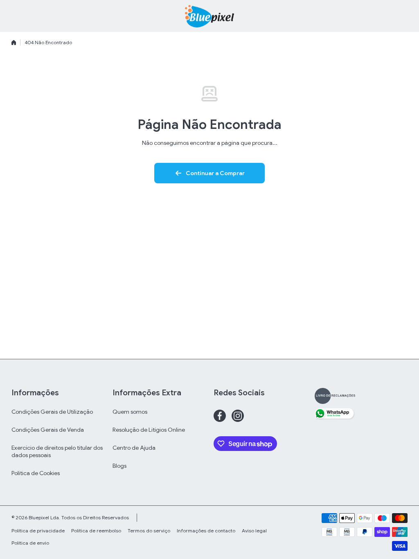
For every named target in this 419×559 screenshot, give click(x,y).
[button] (403, 16)
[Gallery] (335, 396)
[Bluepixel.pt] (209, 16)
